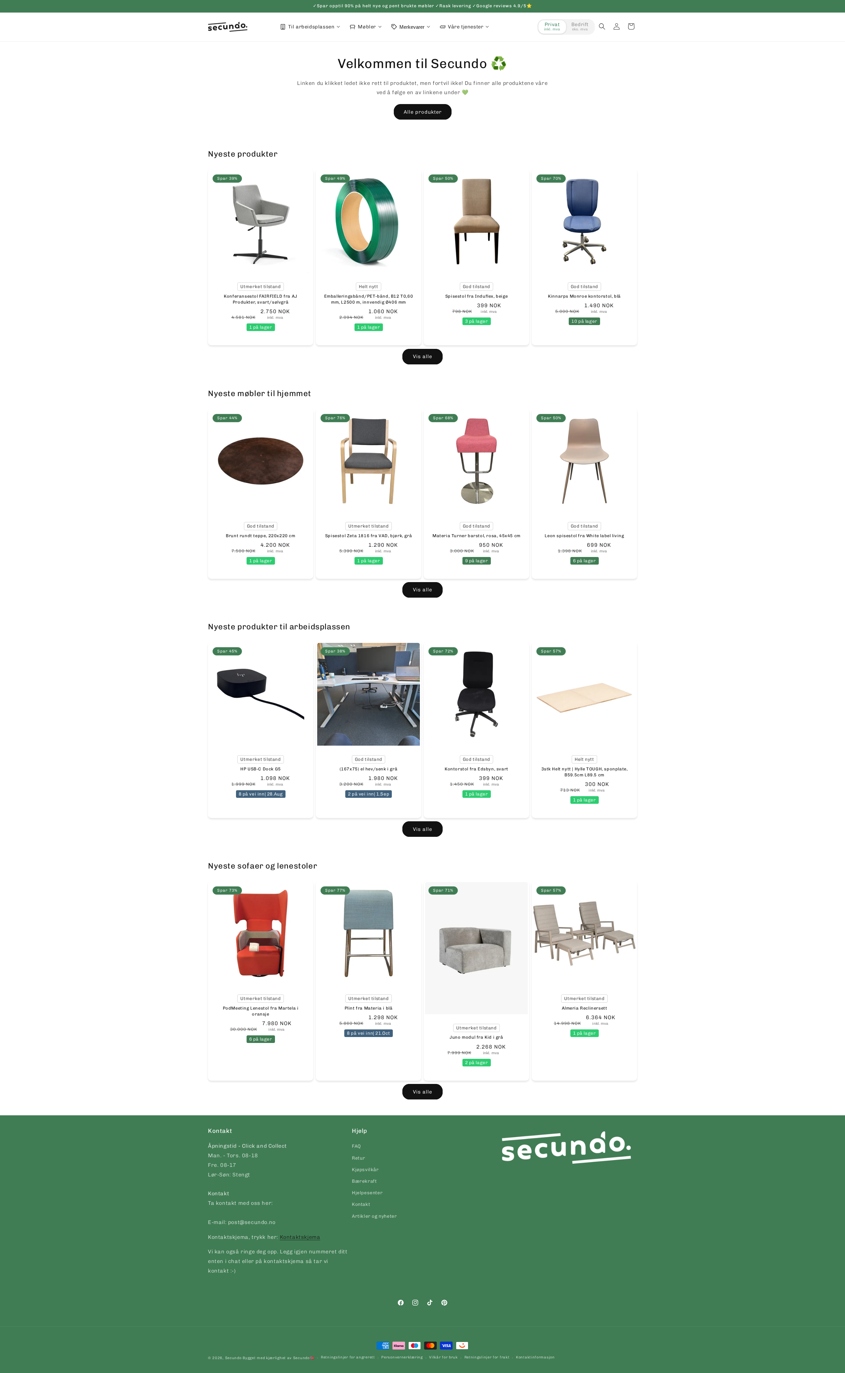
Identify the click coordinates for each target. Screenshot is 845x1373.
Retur (358, 1158)
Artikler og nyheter (374, 1216)
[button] (602, 26)
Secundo (233, 1358)
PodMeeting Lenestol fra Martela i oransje (261, 1011)
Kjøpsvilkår (365, 1169)
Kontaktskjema (300, 1237)
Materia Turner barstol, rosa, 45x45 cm (476, 535)
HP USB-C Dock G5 (260, 768)
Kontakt (361, 1204)
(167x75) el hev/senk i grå (369, 768)
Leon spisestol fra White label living (584, 535)
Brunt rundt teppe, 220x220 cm (260, 535)
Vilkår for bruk (443, 1357)
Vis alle (422, 356)
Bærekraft (364, 1181)
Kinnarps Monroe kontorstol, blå (584, 296)
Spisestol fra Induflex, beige (476, 296)
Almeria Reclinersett (584, 1008)
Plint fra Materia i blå (369, 1008)
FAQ (356, 1146)
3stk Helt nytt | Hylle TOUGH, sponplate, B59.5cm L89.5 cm (584, 771)
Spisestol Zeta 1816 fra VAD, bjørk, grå (368, 535)
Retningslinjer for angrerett (348, 1357)
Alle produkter (423, 112)
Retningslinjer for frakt (487, 1357)
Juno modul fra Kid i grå (476, 1037)
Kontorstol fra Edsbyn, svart (476, 768)
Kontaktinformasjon (535, 1357)
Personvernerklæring (401, 1357)
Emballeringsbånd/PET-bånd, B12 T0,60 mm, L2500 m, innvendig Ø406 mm (368, 299)
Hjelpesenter (367, 1193)
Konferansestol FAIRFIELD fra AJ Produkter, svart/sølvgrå (260, 299)
